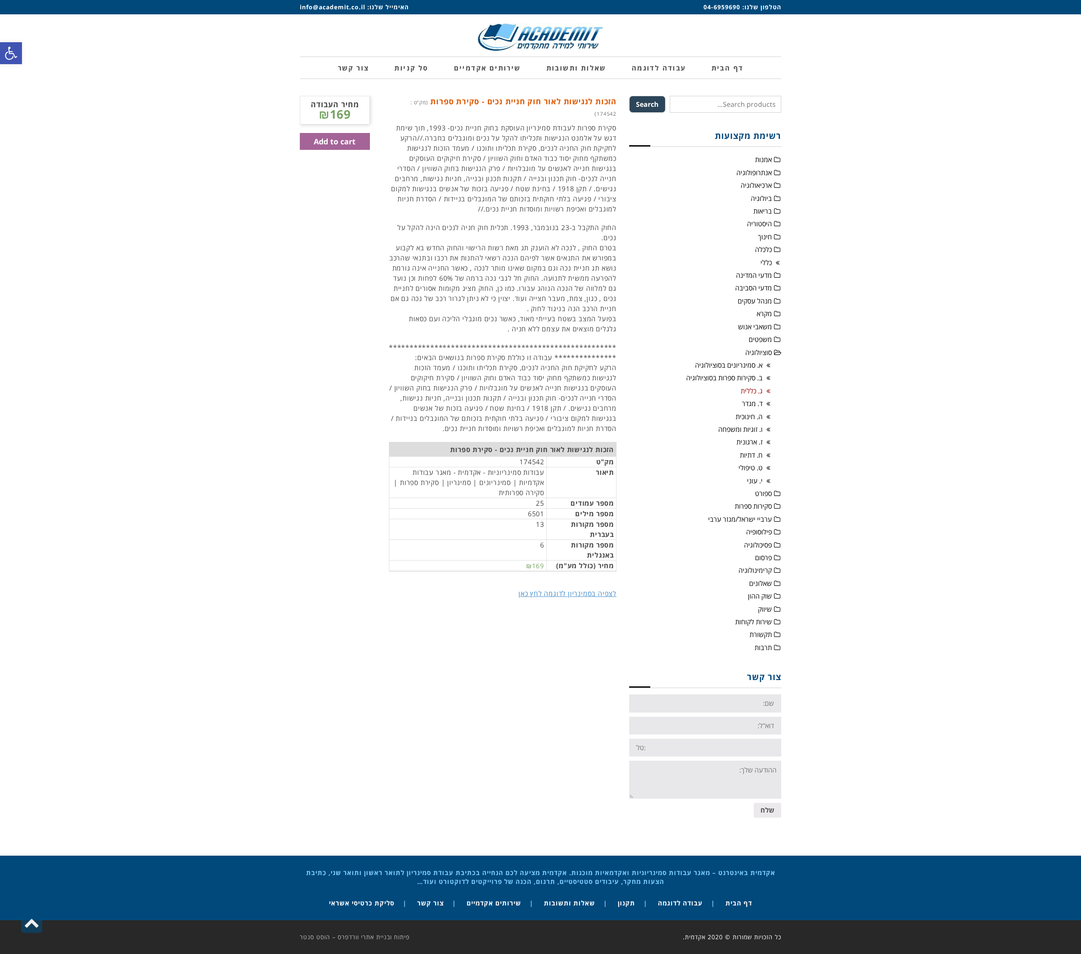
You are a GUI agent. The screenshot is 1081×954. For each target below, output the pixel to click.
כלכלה (763, 249)
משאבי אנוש (755, 326)
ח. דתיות (751, 455)
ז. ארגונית (749, 442)
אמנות (763, 159)
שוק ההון (760, 596)
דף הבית (738, 903)
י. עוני (755, 480)
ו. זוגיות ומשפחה (740, 429)
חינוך (765, 236)
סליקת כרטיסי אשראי (361, 903)
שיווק (765, 609)
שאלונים (760, 583)
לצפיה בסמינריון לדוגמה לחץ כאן (568, 593)
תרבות (763, 647)
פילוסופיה (759, 532)
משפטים (760, 339)
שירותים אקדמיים (494, 903)
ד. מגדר (752, 403)
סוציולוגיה (758, 352)
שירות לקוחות (753, 621)
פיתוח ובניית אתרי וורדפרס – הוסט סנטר (355, 937)
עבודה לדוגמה (680, 903)
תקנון (626, 903)
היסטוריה (759, 223)
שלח (767, 810)
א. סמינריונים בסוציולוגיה (729, 365)
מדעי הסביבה (753, 288)
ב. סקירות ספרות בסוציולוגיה (724, 377)
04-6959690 (721, 7)
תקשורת (761, 634)
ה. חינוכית (749, 416)
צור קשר (430, 903)
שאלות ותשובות (569, 903)
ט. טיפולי (751, 467)
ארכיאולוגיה (756, 185)
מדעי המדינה (754, 275)
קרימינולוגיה (755, 570)
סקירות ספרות (753, 506)
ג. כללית (752, 391)
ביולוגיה (761, 198)
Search (647, 104)
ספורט (763, 493)
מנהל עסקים (755, 301)
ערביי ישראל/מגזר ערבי (740, 519)
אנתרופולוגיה (754, 172)
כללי (766, 262)
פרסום (763, 557)
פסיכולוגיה (758, 545)
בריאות (762, 211)
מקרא (764, 313)
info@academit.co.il (332, 7)
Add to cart (335, 141)
